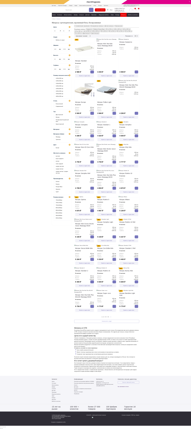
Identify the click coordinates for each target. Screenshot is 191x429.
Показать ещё (107, 321)
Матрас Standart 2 (81, 271)
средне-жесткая (60, 166)
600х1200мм (59, 218)
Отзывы (100, 5)
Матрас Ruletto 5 (103, 199)
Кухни (54, 14)
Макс (111, 10)
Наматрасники (118, 25)
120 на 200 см (78, 31)
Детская (88, 14)
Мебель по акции (60, 40)
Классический (59, 103)
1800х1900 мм (59, 96)
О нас (95, 5)
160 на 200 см (126, 29)
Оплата (75, 385)
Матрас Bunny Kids (126, 271)
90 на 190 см (109, 29)
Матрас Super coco (104, 293)
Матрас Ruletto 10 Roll (127, 222)
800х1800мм (59, 207)
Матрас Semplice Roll (82, 173)
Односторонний (60, 124)
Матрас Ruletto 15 (103, 271)
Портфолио (76, 393)
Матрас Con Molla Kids (105, 248)
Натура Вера (59, 186)
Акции (76, 5)
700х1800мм (59, 200)
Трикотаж (58, 139)
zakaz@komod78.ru (100, 385)
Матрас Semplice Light (105, 222)
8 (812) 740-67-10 (120, 8)
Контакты (106, 5)
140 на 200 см (87, 31)
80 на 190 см (120, 31)
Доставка (54, 5)
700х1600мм (59, 205)
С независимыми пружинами (82, 25)
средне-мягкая (59, 168)
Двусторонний (59, 114)
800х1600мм (59, 210)
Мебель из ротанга (133, 14)
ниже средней (59, 163)
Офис (112, 14)
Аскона (57, 181)
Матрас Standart (81, 61)
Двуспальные (86, 33)
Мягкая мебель (68, 14)
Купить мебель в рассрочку (85, 5)
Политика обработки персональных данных (84, 383)
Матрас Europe (80, 102)
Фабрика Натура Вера (99, 29)
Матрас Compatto (81, 125)
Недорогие (89, 29)
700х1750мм (59, 202)
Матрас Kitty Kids (125, 147)
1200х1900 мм (59, 78)
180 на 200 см (117, 29)
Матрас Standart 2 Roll (127, 248)
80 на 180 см (128, 31)
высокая (58, 156)
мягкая (57, 161)
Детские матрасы (109, 25)
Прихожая (93, 14)
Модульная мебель (104, 14)
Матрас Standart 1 (103, 125)
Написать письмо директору (127, 379)
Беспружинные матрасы (97, 25)
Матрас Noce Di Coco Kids (84, 147)
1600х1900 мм (59, 91)
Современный (59, 106)
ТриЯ (57, 191)
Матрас (58, 117)
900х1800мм (59, 215)
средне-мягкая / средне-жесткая (62, 172)
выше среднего (59, 158)
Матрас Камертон (125, 42)
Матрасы (123, 14)
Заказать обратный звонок (128, 382)
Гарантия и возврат (62, 5)
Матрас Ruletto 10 (125, 173)
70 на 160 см (78, 33)
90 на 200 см (104, 31)
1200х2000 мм (59, 83)
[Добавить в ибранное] (93, 57)
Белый (57, 147)
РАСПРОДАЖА (93, 2)
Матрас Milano (124, 199)
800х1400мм (59, 212)
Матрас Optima (80, 199)
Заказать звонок (100, 9)
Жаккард (58, 136)
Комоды (117, 14)
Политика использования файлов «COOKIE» (84, 381)
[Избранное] (134, 10)
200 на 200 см (95, 31)
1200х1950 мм (59, 80)
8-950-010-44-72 (119, 10)
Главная (54, 18)
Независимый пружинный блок (62, 120)
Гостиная (59, 14)
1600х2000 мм (59, 93)
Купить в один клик (84, 75)
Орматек (58, 189)
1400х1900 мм (59, 86)
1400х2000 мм (59, 88)
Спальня (81, 14)
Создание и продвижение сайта (58, 422)
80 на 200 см (112, 31)
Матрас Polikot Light (104, 102)
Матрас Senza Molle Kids (84, 248)
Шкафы (76, 14)
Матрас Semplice (125, 125)
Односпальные (95, 33)
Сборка (70, 5)
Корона (58, 184)
